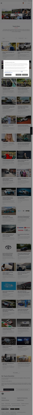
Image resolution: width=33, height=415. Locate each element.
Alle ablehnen (18, 74)
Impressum (11, 72)
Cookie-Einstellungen (8, 74)
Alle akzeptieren (25, 74)
